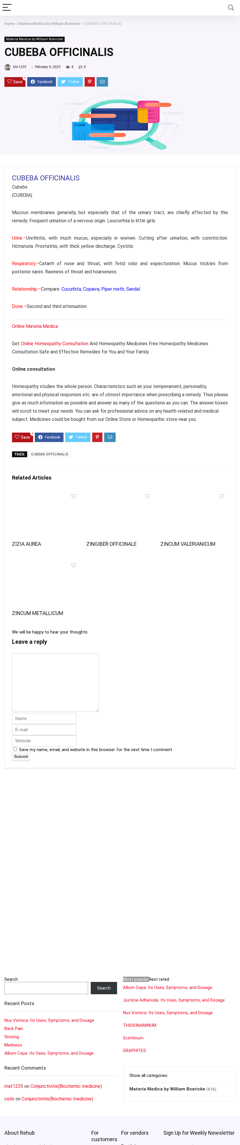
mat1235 (13, 1086)
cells (9, 1099)
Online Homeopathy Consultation (54, 343)
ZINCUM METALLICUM (37, 613)
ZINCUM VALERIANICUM (187, 544)
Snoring (11, 1036)
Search (11, 979)
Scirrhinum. (133, 1038)
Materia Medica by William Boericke (49, 23)
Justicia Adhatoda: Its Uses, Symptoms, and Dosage (174, 1000)
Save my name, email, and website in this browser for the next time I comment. (96, 749)
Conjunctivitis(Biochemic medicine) (66, 1086)
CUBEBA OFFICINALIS (49, 454)
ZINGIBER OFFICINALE (111, 544)
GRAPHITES (134, 1050)
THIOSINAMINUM (139, 1025)
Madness (13, 1045)
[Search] (231, 8)
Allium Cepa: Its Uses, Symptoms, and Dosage (49, 1053)
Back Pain (13, 1028)
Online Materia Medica (35, 326)
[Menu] (7, 8)
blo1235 (19, 67)
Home (9, 23)
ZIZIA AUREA (26, 544)
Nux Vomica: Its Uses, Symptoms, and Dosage (49, 1020)
